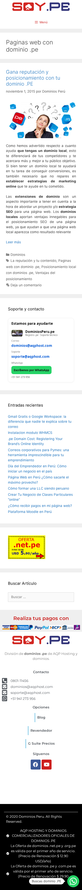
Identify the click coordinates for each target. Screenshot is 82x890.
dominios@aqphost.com (31, 345)
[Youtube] (47, 765)
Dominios (18, 255)
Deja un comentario (26, 285)
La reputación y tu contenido (33, 261)
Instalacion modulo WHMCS (30, 433)
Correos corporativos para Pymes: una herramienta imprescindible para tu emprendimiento (38, 455)
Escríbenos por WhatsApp (31, 370)
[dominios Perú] (41, 6)
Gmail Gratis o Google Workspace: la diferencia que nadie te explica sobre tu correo (39, 422)
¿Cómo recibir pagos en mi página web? (40, 506)
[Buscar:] (41, 597)
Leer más (13, 242)
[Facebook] (36, 765)
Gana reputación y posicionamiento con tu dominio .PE (33, 78)
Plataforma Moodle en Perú (30, 512)
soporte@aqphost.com (30, 356)
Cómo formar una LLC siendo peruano (38, 488)
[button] (73, 881)
